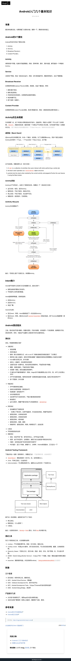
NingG (4, 3)
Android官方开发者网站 (15, 612)
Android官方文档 (13, 614)
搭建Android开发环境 (18, 643)
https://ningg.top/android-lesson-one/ (22, 620)
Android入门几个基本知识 (35, 11)
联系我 (62, 625)
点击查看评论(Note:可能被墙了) (14, 625)
